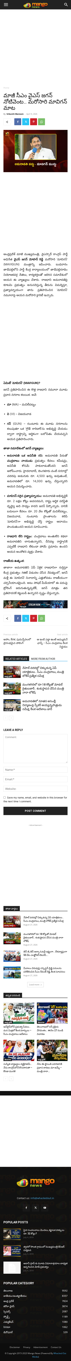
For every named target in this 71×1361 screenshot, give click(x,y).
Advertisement (40, 1347)
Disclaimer (15, 1347)
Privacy (26, 1347)
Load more (34, 984)
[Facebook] (17, 121)
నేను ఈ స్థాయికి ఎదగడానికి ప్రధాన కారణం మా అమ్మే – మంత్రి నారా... (49, 1068)
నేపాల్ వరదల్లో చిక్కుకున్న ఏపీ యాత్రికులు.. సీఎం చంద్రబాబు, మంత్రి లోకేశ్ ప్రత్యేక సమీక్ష (43, 672)
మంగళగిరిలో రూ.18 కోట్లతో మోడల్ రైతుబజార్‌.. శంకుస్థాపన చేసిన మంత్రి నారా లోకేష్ (43, 688)
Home (6, 87)
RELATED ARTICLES (16, 658)
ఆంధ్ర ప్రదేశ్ (8, 676)
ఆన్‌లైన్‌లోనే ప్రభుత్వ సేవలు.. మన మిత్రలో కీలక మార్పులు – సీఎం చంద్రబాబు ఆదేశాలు (17, 1030)
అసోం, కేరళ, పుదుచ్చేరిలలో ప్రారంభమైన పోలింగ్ (17, 641)
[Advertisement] (35, 46)
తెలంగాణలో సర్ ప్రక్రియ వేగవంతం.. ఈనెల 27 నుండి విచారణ (50, 1030)
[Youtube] (44, 1207)
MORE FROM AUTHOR (43, 658)
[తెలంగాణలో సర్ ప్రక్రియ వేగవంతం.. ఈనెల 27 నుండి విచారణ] (52, 1013)
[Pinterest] (33, 121)
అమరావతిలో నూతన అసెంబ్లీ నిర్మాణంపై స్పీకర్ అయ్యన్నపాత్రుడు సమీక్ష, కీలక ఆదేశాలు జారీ (42, 705)
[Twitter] (25, 121)
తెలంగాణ (41, 1022)
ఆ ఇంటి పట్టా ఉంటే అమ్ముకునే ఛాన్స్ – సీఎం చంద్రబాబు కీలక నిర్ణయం (52, 643)
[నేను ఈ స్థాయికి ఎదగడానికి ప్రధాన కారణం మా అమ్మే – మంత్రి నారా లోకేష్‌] (52, 1050)
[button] (5, 4)
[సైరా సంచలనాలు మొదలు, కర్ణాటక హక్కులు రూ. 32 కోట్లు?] (12, 1234)
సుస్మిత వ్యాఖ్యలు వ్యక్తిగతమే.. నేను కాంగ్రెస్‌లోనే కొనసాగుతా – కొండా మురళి (17, 1068)
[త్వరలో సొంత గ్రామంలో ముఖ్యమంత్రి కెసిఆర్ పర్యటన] (12, 1251)
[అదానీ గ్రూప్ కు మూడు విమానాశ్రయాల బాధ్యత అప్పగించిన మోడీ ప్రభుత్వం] (12, 1268)
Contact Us (56, 1347)
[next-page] (11, 718)
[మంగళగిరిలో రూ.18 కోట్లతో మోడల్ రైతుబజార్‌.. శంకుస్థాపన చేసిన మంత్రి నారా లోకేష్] (12, 689)
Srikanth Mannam (15, 114)
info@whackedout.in (42, 1198)
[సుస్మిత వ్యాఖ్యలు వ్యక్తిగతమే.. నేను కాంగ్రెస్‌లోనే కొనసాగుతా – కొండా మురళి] (18, 1050)
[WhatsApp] (41, 121)
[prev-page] (5, 718)
